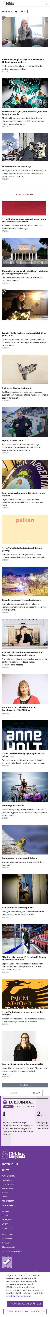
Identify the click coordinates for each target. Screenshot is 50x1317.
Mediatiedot (7, 1239)
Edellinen (13, 1093)
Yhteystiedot (7, 1234)
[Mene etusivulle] (13, 1156)
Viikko (19, 1106)
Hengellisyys (7, 1188)
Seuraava (36, 1093)
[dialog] (25, 1294)
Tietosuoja (6, 1243)
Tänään (8, 1106)
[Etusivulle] (8, 3)
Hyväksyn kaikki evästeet (25, 1303)
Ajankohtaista (8, 1176)
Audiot (5, 1193)
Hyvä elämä (7, 1180)
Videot (5, 1197)
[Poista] (24, 11)
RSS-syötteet (8, 1201)
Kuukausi (30, 1106)
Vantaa (5, 1224)
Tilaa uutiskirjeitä (8, 1247)
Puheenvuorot (8, 1184)
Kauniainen (6, 1220)
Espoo (5, 1216)
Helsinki (5, 1211)
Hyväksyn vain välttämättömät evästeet (25, 1311)
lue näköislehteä (11, 1251)
